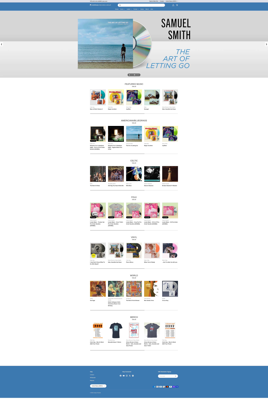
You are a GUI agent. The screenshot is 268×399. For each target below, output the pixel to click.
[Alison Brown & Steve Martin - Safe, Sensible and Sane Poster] (134, 330)
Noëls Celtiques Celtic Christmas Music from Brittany (114, 303)
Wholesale (92, 377)
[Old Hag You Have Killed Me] (116, 174)
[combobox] (141, 5)
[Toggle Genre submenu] (124, 9)
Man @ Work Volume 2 (96, 109)
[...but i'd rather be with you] (170, 250)
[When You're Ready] (152, 250)
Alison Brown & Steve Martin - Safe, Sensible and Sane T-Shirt (151, 344)
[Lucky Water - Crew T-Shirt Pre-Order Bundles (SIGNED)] (116, 210)
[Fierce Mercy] (134, 250)
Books (142, 9)
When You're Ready (149, 262)
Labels (128, 9)
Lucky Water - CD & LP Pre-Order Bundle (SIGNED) (151, 223)
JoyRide (128, 109)
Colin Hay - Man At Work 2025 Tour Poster (169, 343)
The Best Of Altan (95, 185)
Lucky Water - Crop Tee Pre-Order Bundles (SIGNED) (134, 223)
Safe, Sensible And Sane (169, 109)
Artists (117, 9)
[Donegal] (152, 97)
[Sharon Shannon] (152, 174)
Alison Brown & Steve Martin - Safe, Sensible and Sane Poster (133, 344)
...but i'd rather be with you (169, 262)
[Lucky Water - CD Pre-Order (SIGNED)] (170, 210)
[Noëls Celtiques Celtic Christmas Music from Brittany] (116, 289)
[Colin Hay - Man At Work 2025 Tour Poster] (170, 330)
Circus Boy (165, 300)
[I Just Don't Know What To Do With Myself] (98, 250)
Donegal (146, 109)
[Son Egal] (98, 289)
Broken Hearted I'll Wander (169, 185)
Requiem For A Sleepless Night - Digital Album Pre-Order (115, 147)
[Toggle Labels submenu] (131, 9)
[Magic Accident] (116, 97)
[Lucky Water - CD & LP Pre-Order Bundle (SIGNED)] (152, 210)
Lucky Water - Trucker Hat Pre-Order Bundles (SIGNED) (97, 223)
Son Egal (92, 300)
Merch (147, 9)
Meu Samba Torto (149, 300)
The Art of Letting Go (132, 145)
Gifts (151, 9)
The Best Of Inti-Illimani (132, 300)
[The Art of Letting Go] (134, 134)
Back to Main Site (153, 1)
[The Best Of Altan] (98, 174)
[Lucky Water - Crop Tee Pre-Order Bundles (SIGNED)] (134, 210)
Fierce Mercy (129, 262)
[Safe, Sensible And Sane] (170, 97)
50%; (134, 44)
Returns (92, 380)
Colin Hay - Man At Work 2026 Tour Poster (97, 343)
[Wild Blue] (134, 174)
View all (134, 86)
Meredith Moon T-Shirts (114, 342)
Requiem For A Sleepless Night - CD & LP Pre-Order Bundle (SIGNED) (97, 147)
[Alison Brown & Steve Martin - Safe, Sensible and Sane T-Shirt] (152, 330)
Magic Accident (112, 109)
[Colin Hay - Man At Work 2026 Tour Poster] (98, 330)
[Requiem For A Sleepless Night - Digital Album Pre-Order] (116, 134)
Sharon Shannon (148, 185)
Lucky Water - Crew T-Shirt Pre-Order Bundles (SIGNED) (115, 223)
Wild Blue (128, 185)
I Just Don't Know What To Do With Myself (97, 263)
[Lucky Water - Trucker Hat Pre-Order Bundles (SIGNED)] (98, 210)
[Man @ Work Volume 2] (98, 97)
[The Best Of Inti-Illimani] (134, 289)
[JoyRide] (134, 97)
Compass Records (97, 392)
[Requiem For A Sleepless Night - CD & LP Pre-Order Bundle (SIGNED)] (98, 134)
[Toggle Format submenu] (138, 9)
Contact (162, 1)
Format (135, 9)
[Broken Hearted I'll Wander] (170, 174)
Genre (121, 9)
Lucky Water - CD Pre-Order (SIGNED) (170, 223)
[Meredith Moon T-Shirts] (116, 330)
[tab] (138, 74)
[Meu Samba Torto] (152, 289)
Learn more (104, 1)
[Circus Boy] (170, 289)
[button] (177, 5)
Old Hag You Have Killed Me (116, 185)
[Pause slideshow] (129, 75)
